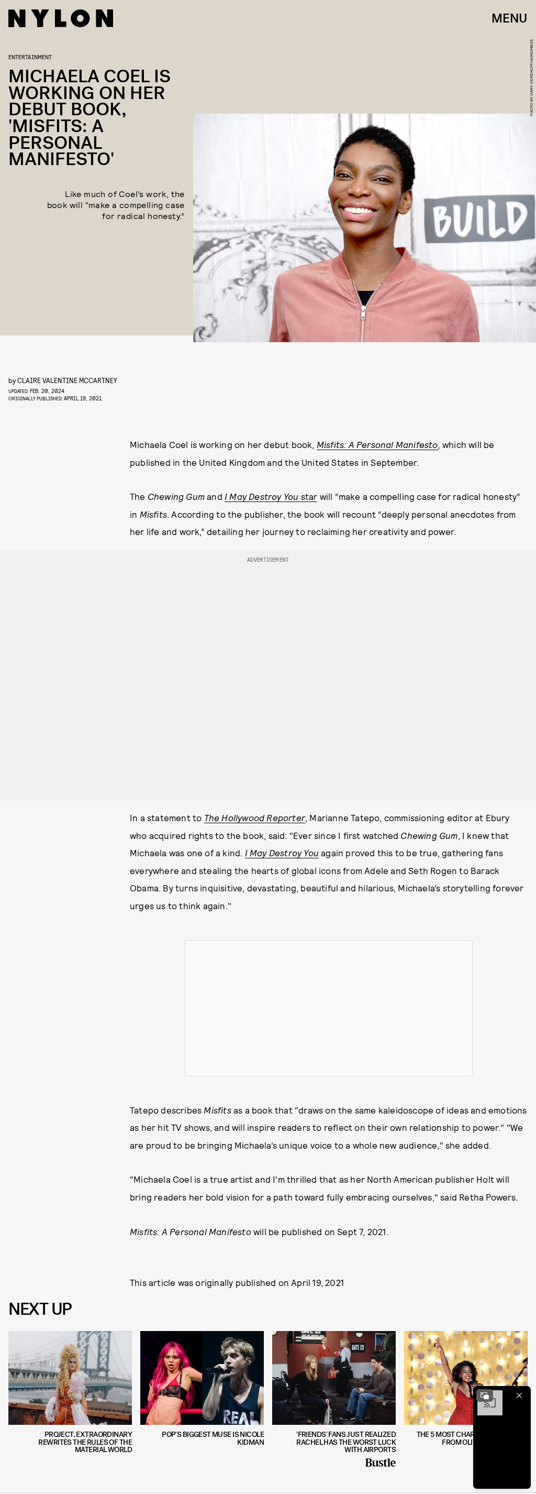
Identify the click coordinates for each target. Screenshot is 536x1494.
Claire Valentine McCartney (67, 380)
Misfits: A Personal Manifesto (377, 444)
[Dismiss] (519, 1395)
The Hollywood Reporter (254, 817)
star (271, 496)
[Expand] (484, 1395)
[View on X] (328, 1008)
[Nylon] (60, 18)
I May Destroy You (282, 852)
